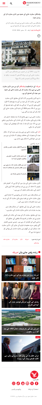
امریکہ (38, 86)
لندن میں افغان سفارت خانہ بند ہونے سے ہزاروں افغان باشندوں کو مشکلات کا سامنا (14, 166)
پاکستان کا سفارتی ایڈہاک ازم (18, 174)
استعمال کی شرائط (33, 389)
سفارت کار (15, 239)
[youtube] (23, 383)
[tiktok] (18, 383)
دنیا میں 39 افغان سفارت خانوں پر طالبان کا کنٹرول (15, 148)
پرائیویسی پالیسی (16, 389)
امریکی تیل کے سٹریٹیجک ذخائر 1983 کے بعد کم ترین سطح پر (21, 330)
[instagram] (27, 383)
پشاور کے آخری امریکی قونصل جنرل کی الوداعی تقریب (24, 303)
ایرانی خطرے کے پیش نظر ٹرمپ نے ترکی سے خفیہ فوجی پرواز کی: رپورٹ (21, 357)
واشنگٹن (22, 86)
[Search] (11, 3)
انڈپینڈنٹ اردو (35, 30)
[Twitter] (32, 383)
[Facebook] (36, 383)
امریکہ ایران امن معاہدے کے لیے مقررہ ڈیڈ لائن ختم (22, 276)
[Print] (38, 35)
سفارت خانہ (6, 239)
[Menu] (4, 3)
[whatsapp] (13, 383)
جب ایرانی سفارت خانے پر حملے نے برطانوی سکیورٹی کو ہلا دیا (16, 157)
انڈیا (39, 132)
